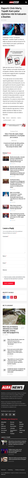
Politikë (12, 433)
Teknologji (22, 430)
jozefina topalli (7, 120)
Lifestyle (12, 428)
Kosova (12, 422)
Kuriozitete (13, 426)
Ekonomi (3, 428)
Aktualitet (3, 422)
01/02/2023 (13, 202)
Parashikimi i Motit (13, 431)
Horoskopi (4, 430)
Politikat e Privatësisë (20, 469)
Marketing (10, 469)
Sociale (21, 426)
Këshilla (3, 432)
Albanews (3, 469)
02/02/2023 (13, 163)
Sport (20, 428)
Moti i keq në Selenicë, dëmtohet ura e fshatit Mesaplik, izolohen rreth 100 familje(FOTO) (11, 330)
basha (19, 117)
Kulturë (12, 424)
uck (14, 120)
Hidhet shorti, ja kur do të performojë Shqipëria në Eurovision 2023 (15, 451)
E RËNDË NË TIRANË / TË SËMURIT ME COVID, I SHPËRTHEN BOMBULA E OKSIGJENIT (16, 370)
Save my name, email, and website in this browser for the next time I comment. (14, 277)
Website (5, 270)
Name (5, 256)
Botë (2, 424)
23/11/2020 (3, 20)
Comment (6, 236)
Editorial (3, 426)
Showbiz (21, 424)
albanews (13, 117)
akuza (7, 117)
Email (5, 263)
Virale (20, 432)
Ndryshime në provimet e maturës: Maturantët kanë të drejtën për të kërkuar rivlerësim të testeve (17, 443)
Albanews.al (7, 472)
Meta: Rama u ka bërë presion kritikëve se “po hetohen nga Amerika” (16, 207)
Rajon (20, 422)
